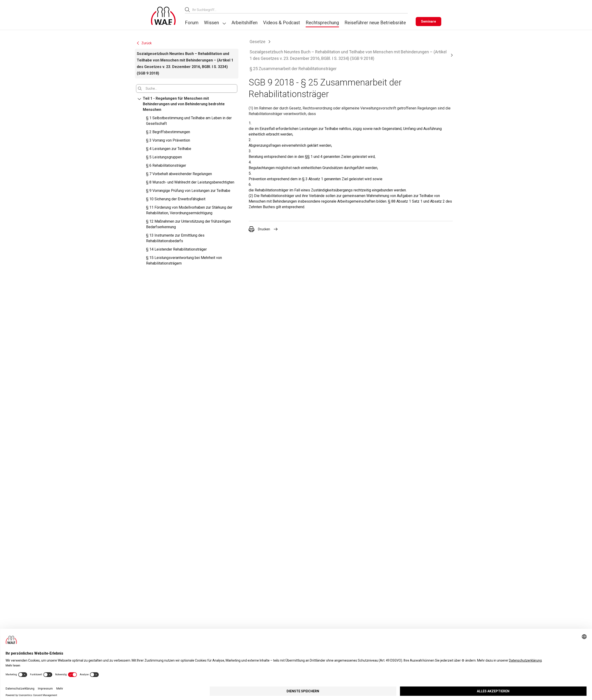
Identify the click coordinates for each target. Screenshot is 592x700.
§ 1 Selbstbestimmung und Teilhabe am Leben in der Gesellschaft (189, 121)
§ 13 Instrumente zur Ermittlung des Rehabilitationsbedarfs (175, 238)
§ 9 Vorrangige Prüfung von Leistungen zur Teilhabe (188, 190)
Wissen (211, 22)
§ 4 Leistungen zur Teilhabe (168, 148)
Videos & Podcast (281, 22)
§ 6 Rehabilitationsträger (166, 165)
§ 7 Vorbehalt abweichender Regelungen (179, 174)
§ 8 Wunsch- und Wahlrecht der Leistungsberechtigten (190, 182)
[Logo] (163, 16)
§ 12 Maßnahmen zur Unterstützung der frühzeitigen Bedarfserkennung (188, 224)
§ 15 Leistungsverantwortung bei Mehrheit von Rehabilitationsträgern (184, 260)
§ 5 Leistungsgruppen (164, 157)
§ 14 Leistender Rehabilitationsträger (176, 249)
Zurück (146, 43)
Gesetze (257, 41)
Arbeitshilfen (244, 22)
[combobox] (300, 9)
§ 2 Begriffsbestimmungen (168, 132)
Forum (191, 22)
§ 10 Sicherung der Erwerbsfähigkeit (175, 199)
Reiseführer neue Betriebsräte (375, 22)
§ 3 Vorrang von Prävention (168, 140)
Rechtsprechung (322, 22)
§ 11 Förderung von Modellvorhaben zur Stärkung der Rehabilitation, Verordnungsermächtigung (189, 210)
